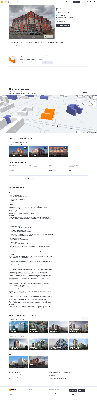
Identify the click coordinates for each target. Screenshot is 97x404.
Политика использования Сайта (56, 397)
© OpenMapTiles (84, 132)
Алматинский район (22, 93)
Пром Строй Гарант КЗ (60, 21)
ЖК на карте (11, 50)
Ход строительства (21, 50)
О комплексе (40, 50)
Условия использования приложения (57, 395)
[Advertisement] (48, 76)
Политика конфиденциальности (56, 393)
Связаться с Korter (33, 393)
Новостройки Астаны (64, 5)
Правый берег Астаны (31, 93)
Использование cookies (54, 391)
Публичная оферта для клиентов (56, 399)
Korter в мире (32, 391)
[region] (48, 114)
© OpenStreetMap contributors (92, 132)
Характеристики (31, 50)
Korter (57, 5)
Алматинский (72, 5)
